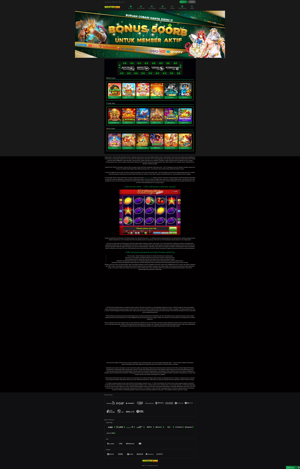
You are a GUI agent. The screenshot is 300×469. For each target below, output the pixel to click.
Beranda (131, 8)
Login (192, 1)
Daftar (183, 1)
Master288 (147, 465)
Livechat (291, 468)
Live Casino (151, 8)
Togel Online (182, 8)
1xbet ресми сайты (148, 177)
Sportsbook (162, 8)
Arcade (172, 8)
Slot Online (141, 8)
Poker (192, 8)
